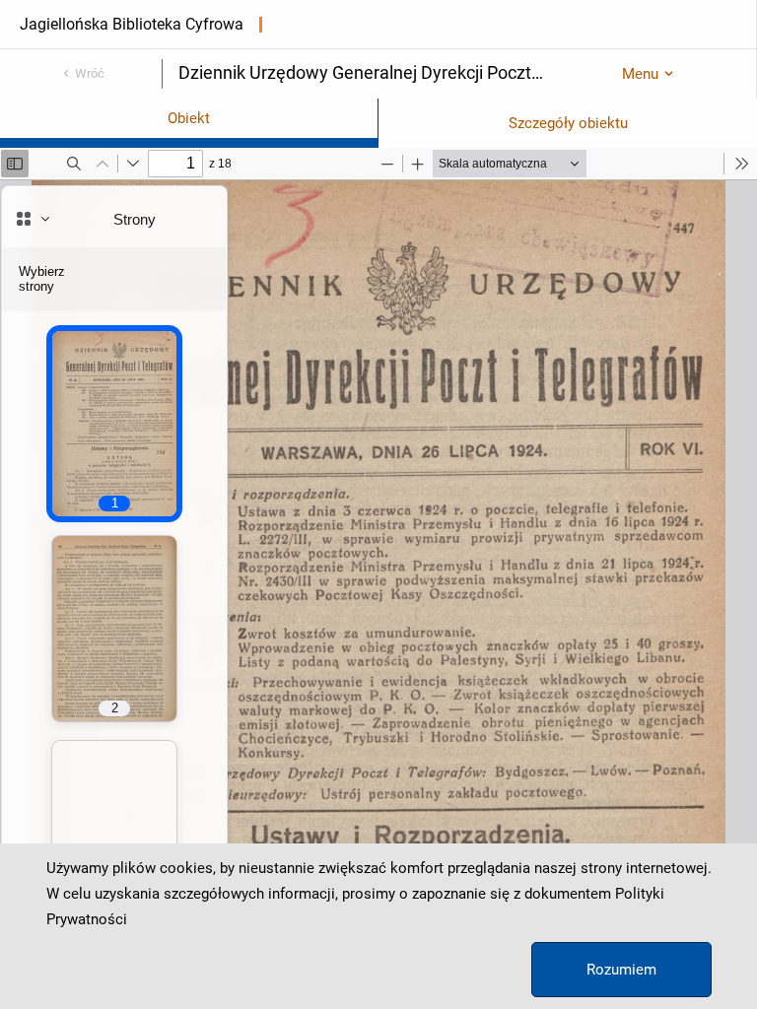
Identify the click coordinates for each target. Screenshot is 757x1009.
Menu (640, 74)
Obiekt (189, 118)
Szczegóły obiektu (568, 123)
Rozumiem (621, 969)
